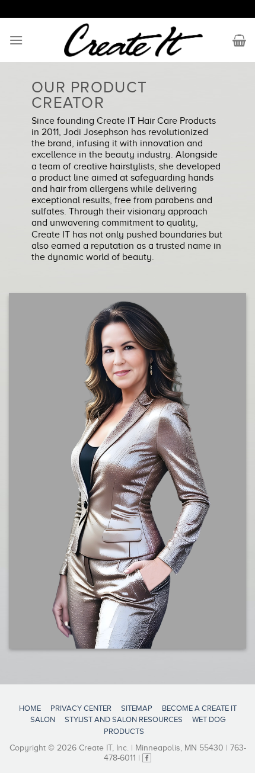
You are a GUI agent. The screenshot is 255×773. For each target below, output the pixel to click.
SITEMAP (136, 708)
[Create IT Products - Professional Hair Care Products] (133, 40)
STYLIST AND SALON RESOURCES (124, 719)
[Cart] (239, 40)
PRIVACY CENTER (80, 708)
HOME (30, 708)
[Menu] (16, 39)
